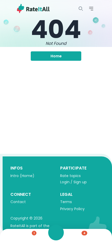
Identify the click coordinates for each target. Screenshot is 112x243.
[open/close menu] (81, 9)
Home (56, 56)
